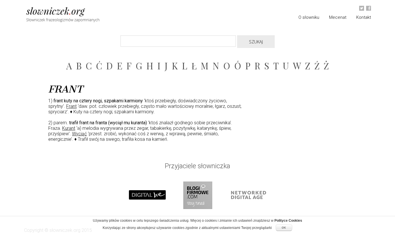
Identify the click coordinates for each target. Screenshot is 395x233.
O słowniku (308, 17)
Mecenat (337, 17)
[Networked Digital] (247, 214)
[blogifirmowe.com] (197, 214)
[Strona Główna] (76, 15)
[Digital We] (147, 214)
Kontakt (363, 17)
